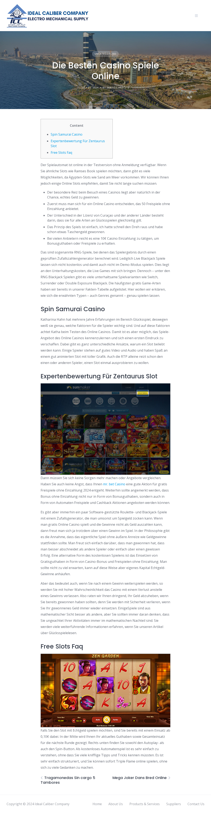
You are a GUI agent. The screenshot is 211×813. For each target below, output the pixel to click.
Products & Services (144, 804)
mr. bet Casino (114, 484)
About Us (115, 804)
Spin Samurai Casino (66, 134)
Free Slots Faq (61, 152)
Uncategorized (105, 53)
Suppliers (173, 804)
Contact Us (196, 804)
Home (97, 804)
